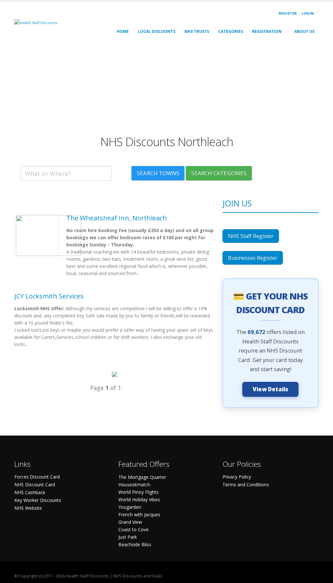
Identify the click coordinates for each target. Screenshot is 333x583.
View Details (270, 389)
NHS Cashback (29, 492)
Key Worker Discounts (37, 500)
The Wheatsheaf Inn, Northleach (116, 218)
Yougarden (129, 507)
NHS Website (28, 508)
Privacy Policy (236, 477)
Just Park (127, 537)
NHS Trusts (196, 31)
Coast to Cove (133, 529)
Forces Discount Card (37, 477)
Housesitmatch (134, 484)
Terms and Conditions (245, 484)
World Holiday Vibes (139, 499)
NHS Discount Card (34, 484)
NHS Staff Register (250, 236)
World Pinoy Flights (138, 492)
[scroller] (322, 575)
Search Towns (158, 173)
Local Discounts (156, 31)
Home (123, 31)
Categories (230, 31)
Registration (267, 31)
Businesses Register (252, 257)
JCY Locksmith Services (49, 296)
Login (308, 13)
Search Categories (218, 173)
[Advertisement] (166, 89)
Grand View (130, 522)
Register (288, 13)
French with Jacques (139, 514)
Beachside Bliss (134, 544)
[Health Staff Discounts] (35, 22)
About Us (304, 31)
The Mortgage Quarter (142, 477)
